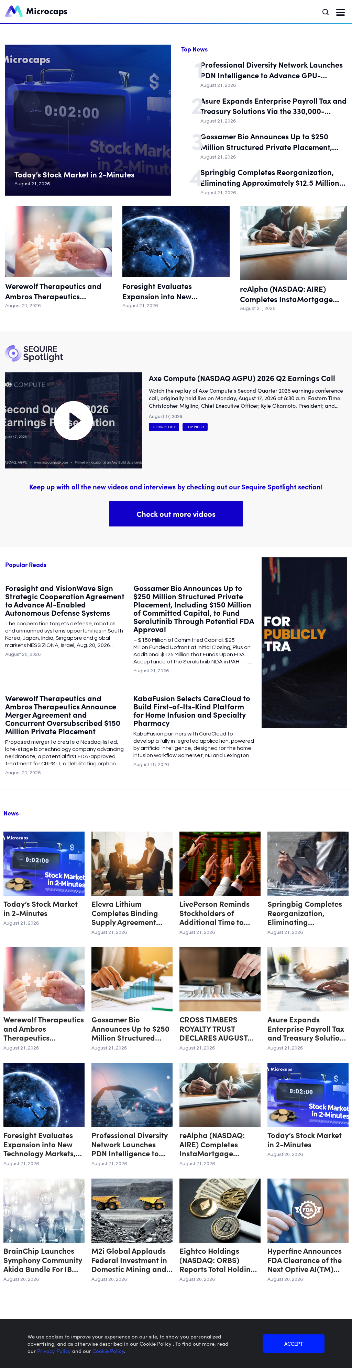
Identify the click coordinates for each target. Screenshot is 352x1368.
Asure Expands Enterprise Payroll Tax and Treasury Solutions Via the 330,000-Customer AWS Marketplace (273, 106)
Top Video (195, 427)
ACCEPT (293, 1343)
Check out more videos (176, 513)
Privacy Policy (54, 1350)
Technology (164, 427)
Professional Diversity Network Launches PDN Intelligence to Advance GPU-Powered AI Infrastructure (271, 70)
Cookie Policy (108, 1350)
